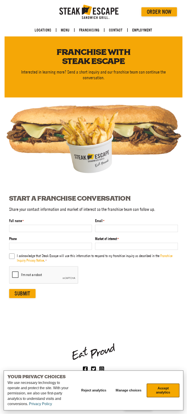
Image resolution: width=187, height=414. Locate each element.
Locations (43, 30)
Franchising (89, 30)
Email (99, 220)
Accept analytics (163, 390)
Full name (16, 220)
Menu (65, 30)
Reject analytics (93, 390)
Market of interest (107, 238)
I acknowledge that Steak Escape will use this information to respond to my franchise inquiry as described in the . (94, 258)
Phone (13, 238)
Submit (22, 293)
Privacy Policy (40, 404)
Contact (115, 30)
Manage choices (128, 390)
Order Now (159, 11)
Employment (142, 30)
